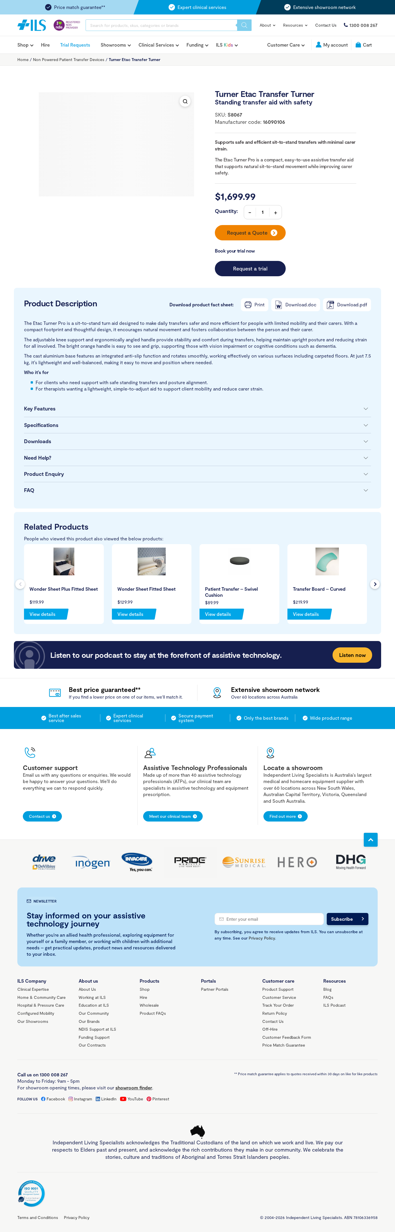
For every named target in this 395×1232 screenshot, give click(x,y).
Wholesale (149, 1005)
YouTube (135, 1098)
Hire (45, 44)
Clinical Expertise (33, 989)
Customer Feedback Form (286, 1037)
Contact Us (326, 25)
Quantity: (226, 211)
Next (375, 584)
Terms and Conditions (37, 1217)
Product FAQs (153, 1013)
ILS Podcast (334, 1005)
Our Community (94, 1013)
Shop (23, 45)
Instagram (83, 1098)
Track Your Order (278, 1005)
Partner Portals (214, 989)
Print (259, 304)
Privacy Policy (262, 937)
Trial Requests (75, 44)
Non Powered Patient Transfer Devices (68, 59)
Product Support (278, 989)
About (266, 25)
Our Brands (89, 1021)
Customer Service (279, 997)
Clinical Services (156, 45)
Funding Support (94, 1037)
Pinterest (160, 1098)
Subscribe (342, 919)
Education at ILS (94, 1005)
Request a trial (250, 268)
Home (23, 59)
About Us (87, 989)
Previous (20, 584)
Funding (195, 45)
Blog (327, 989)
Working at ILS (92, 997)
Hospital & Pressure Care (40, 1005)
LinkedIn (109, 1098)
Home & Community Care (41, 997)
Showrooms (113, 45)
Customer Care (283, 45)
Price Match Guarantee (283, 1045)
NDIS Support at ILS (97, 1029)
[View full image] (185, 101)
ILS (224, 45)
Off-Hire (270, 1029)
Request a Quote (247, 232)
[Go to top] (371, 840)
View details (42, 614)
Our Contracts (92, 1045)
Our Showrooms (32, 1021)
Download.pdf (352, 304)
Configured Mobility (35, 1013)
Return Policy (274, 1013)
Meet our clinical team (170, 816)
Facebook (56, 1098)
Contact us (39, 816)
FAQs (328, 997)
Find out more (283, 816)
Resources (293, 25)
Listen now (352, 655)
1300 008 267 (363, 25)
